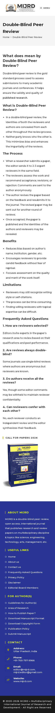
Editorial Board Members (23, 587)
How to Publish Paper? (22, 613)
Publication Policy (18, 628)
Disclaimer (14, 582)
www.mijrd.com (22, 681)
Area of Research (18, 608)
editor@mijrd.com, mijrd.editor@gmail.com (27, 671)
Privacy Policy (16, 577)
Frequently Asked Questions (25, 572)
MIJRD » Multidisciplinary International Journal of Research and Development (27, 704)
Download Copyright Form (24, 623)
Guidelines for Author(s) (22, 602)
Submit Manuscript (19, 633)
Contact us (14, 567)
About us (13, 561)
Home (12, 556)
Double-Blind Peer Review (27, 37)
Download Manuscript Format (26, 618)
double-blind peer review (33, 519)
